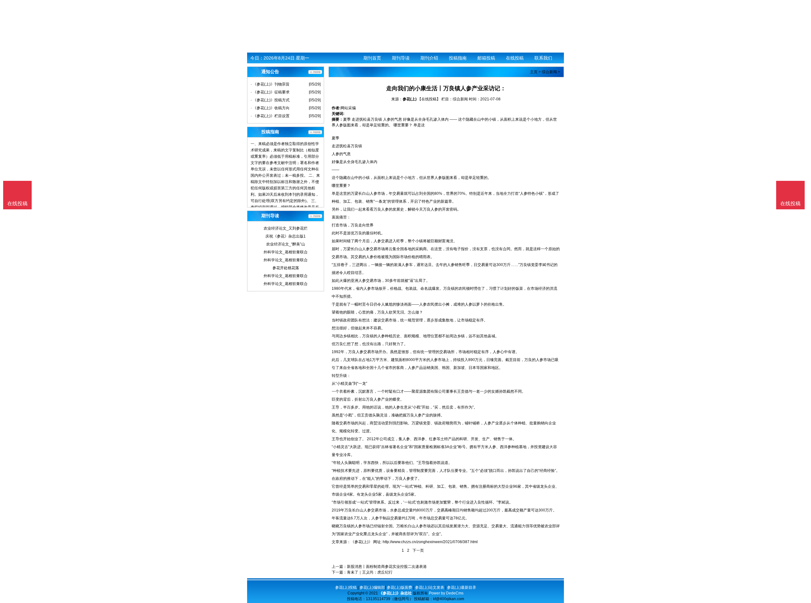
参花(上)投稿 (346, 587)
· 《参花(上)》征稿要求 (270, 92)
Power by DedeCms (446, 593)
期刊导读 (401, 57)
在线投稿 (515, 57)
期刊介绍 (429, 57)
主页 (534, 72)
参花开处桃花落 (285, 268)
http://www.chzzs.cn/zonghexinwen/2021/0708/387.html (430, 542)
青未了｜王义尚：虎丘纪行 (370, 572)
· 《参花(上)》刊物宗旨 (270, 84)
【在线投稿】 (429, 99)
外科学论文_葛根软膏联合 (286, 252)
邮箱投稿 (486, 57)
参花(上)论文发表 (429, 587)
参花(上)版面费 (399, 587)
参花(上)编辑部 (372, 587)
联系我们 (543, 57)
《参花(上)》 (361, 542)
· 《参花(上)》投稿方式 (270, 100)
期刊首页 (372, 57)
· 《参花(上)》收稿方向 (270, 108)
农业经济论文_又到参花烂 (286, 228)
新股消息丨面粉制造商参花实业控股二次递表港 (387, 566)
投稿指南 (458, 57)
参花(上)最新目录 (461, 587)
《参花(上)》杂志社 (395, 593)
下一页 (418, 550)
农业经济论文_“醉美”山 (285, 244)
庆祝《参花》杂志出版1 (285, 236)
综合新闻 (549, 72)
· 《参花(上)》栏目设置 (270, 116)
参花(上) (410, 99)
